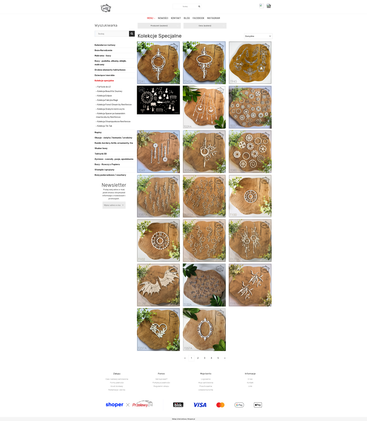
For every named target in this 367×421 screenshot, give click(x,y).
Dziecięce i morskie (105, 75)
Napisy (98, 132)
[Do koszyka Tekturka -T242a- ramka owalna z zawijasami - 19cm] (207, 65)
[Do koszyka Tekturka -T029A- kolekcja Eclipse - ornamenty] (207, 109)
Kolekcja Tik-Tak (104, 126)
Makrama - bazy (103, 56)
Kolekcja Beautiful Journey (109, 91)
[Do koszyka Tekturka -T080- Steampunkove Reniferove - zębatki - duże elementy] (253, 153)
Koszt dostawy (117, 386)
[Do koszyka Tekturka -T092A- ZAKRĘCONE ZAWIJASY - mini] (207, 198)
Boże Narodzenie (103, 50)
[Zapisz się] (123, 205)
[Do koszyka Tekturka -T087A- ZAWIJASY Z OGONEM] (161, 198)
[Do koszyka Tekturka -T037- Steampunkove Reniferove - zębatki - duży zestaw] (253, 109)
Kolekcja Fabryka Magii (107, 100)
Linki (250, 386)
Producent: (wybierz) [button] (159, 26)
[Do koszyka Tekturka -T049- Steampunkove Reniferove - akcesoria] (161, 153)
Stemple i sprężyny (104, 170)
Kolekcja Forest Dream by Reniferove (114, 104)
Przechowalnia (205, 386)
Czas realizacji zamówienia (117, 379)
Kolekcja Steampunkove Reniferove (113, 121)
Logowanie (206, 379)
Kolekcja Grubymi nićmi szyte (111, 109)
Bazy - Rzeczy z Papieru (107, 164)
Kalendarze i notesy (105, 45)
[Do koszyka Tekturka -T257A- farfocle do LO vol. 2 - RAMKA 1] (207, 331)
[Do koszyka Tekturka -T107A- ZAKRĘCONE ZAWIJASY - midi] (207, 242)
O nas (250, 379)
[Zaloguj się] (261, 6)
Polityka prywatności (161, 383)
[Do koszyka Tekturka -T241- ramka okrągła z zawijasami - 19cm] (161, 65)
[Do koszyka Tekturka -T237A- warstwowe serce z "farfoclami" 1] (161, 331)
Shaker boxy (101, 148)
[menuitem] (151, 18)
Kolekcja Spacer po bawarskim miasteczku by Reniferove (110, 115)
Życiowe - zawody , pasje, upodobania (114, 159)
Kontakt (250, 383)
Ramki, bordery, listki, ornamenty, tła (114, 143)
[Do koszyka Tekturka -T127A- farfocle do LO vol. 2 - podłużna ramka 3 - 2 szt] (253, 242)
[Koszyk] (269, 6)
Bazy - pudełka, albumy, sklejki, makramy (110, 63)
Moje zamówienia (205, 383)
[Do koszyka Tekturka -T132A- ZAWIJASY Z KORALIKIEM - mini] (207, 287)
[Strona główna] (106, 8)
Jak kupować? (161, 379)
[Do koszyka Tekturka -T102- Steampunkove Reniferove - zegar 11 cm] (161, 242)
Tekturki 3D (101, 154)
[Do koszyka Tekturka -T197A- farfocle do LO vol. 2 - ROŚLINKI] (253, 287)
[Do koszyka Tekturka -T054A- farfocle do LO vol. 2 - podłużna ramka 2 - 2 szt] (207, 153)
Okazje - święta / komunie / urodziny (113, 138)
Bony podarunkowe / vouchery (110, 175)
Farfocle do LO (104, 87)
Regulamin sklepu (161, 386)
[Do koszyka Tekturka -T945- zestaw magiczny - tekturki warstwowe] (253, 65)
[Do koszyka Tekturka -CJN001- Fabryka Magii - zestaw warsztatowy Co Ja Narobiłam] (161, 109)
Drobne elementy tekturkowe (110, 70)
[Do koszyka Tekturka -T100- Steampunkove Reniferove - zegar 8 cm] (253, 198)
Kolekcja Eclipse (104, 96)
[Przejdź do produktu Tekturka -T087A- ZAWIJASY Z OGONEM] (158, 196)
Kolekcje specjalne (104, 80)
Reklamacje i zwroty (116, 390)
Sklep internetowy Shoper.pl (183, 419)
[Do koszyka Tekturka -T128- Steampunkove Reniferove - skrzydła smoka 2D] (161, 287)
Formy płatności (117, 383)
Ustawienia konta (205, 390)
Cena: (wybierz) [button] (205, 26)
